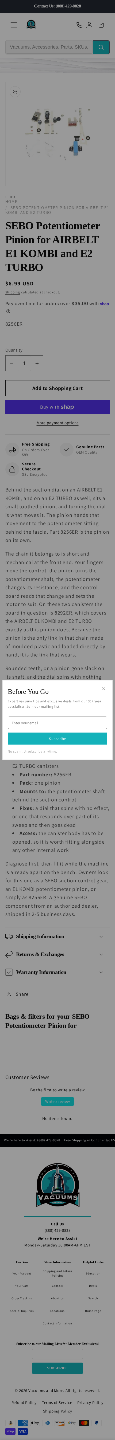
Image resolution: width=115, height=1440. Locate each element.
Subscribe (57, 738)
